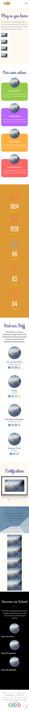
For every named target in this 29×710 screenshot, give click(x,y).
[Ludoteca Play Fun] (7, 3)
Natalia (14, 390)
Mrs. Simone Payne (14, 362)
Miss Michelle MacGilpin (14, 419)
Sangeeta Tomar (14, 448)
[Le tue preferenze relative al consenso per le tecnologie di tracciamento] (26, 707)
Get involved (13, 526)
